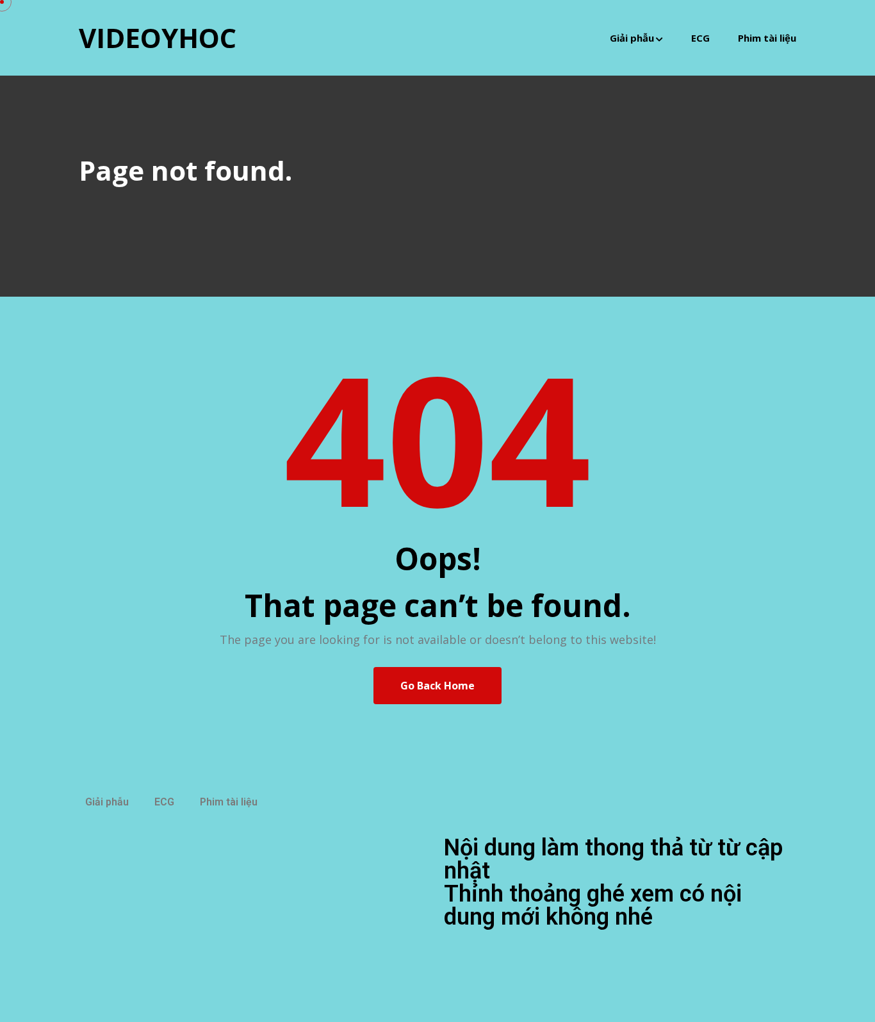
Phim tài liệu (767, 37)
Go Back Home (437, 686)
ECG (700, 37)
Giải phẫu (632, 37)
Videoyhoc (157, 37)
